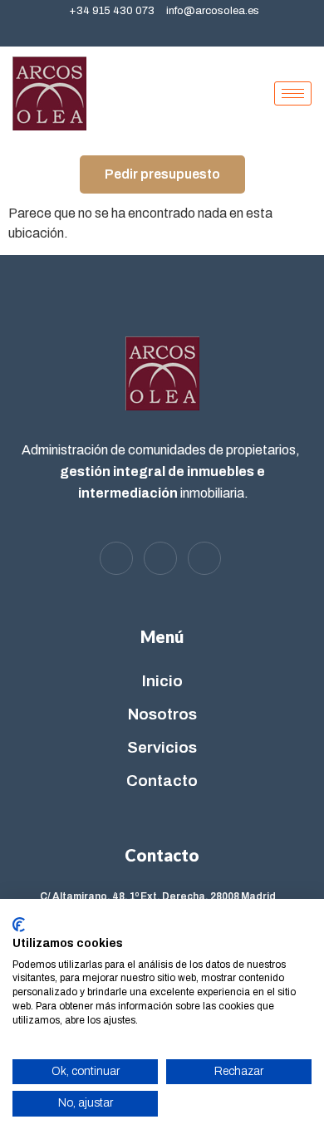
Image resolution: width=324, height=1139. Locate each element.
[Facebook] (137, 31)
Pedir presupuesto (162, 174)
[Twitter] (166, 31)
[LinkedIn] (195, 31)
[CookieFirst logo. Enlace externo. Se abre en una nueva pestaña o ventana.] (18, 924)
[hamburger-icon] (293, 93)
